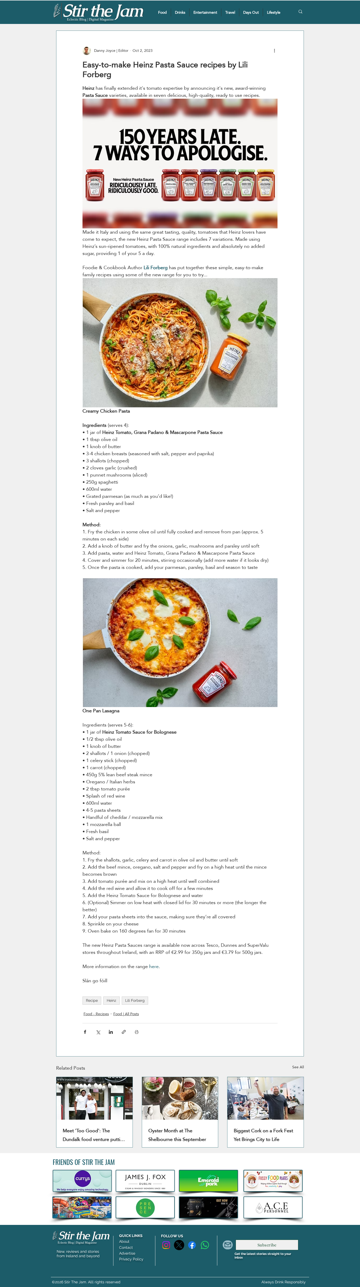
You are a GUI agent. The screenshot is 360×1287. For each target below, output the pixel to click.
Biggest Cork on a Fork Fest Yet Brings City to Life (263, 1135)
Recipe (92, 1000)
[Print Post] (136, 1031)
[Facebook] (192, 1245)
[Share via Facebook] (84, 1031)
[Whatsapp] (205, 1245)
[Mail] (228, 1244)
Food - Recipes (96, 1014)
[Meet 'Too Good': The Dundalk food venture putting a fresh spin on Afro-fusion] (94, 1098)
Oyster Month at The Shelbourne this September (177, 1135)
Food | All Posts (126, 1014)
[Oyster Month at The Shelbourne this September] (180, 1098)
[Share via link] (123, 1031)
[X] (179, 1245)
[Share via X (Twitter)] (97, 1031)
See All (298, 1067)
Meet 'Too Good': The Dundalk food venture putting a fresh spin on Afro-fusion (94, 1135)
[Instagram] (166, 1245)
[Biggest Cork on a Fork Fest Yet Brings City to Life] (265, 1098)
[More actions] (274, 51)
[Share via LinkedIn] (110, 1031)
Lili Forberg (135, 1000)
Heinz (111, 1000)
